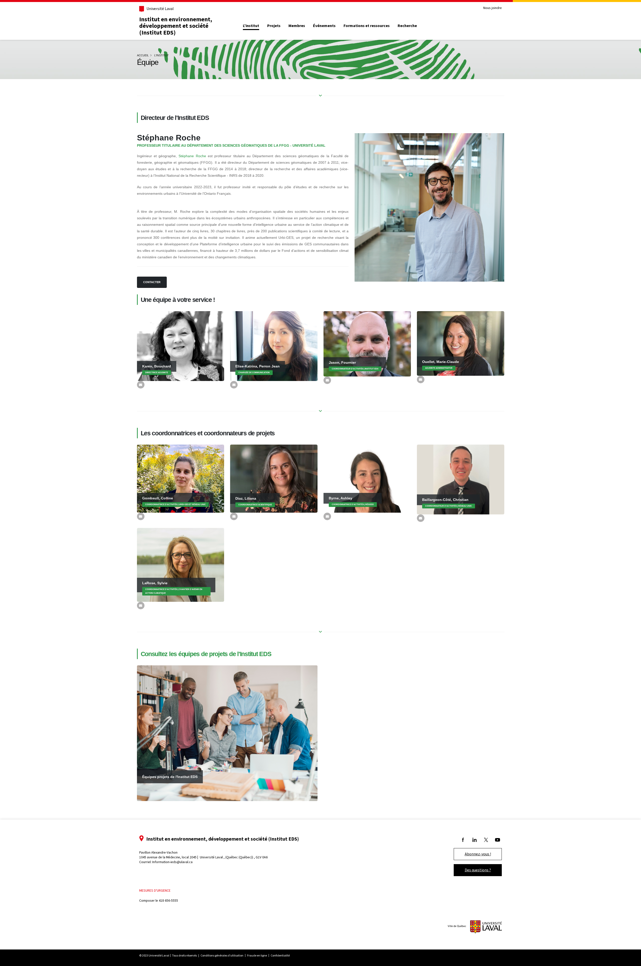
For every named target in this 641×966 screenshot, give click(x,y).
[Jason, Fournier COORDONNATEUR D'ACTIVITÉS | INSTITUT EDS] (367, 343)
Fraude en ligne (257, 955)
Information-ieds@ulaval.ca (172, 862)
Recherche (407, 25)
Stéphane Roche (192, 156)
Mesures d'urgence (155, 890)
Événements (324, 25)
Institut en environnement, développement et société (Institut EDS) (175, 26)
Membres (296, 25)
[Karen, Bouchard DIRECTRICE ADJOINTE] (180, 346)
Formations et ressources (367, 25)
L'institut (251, 25)
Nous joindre (492, 8)
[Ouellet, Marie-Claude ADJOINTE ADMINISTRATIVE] (460, 343)
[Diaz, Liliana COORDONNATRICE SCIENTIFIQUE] (273, 478)
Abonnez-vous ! (478, 854)
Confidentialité (280, 955)
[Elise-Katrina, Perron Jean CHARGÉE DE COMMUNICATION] (273, 346)
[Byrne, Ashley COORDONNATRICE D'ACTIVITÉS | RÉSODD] (367, 478)
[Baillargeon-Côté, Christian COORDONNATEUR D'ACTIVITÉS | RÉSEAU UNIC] (460, 479)
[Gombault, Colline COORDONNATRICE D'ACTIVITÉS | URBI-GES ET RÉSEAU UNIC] (180, 478)
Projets (273, 25)
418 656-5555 (168, 900)
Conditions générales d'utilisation (222, 955)
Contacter (152, 282)
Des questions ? (478, 870)
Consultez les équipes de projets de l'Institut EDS (206, 653)
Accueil (143, 55)
